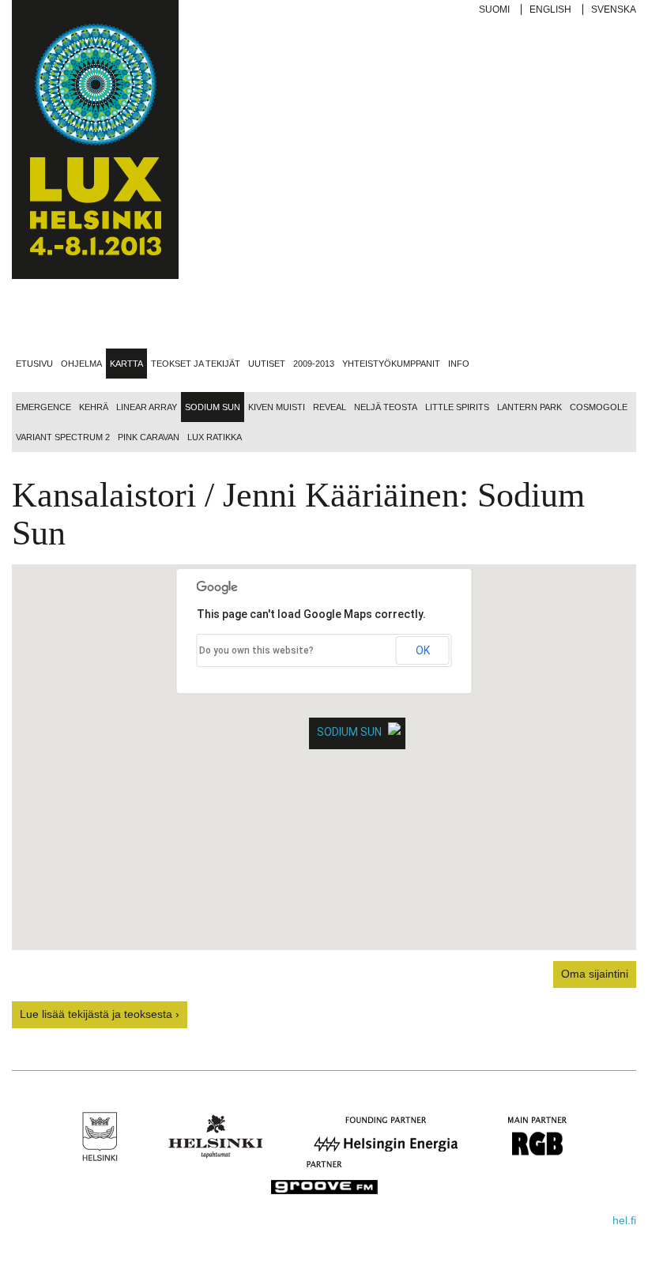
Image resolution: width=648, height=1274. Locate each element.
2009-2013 (313, 363)
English (550, 9)
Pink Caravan (148, 437)
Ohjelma (81, 363)
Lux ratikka (214, 437)
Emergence (43, 407)
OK (423, 650)
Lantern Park (529, 407)
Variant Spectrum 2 (63, 437)
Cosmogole (598, 407)
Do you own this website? (256, 650)
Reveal (329, 407)
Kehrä (93, 407)
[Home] (95, 139)
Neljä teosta (385, 407)
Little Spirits (457, 407)
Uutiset (266, 363)
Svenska (613, 9)
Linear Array (146, 407)
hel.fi (624, 1220)
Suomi (494, 9)
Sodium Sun (212, 407)
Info (458, 363)
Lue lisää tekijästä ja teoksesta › (99, 1014)
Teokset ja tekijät (195, 363)
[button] (324, 757)
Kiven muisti (276, 407)
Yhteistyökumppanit (391, 363)
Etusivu (34, 363)
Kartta (126, 363)
